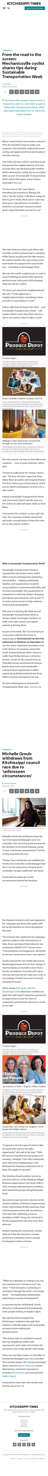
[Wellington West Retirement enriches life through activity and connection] (24, 424)
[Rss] (33, 1444)
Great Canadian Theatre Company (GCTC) (22, 398)
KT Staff (7, 84)
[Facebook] (11, 92)
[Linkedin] (27, 92)
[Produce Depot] (24, 341)
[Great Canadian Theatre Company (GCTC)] (24, 381)
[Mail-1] (14, 1444)
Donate (24, 1424)
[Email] (32, 92)
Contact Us (24, 1422)
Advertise (24, 1426)
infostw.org (35, 687)
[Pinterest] (22, 92)
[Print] (37, 92)
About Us (24, 1420)
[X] (16, 92)
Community (7, 50)
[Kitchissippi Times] (24, 3)
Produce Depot (9, 358)
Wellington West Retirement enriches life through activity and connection (21, 442)
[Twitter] (28, 1444)
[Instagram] (19, 1444)
